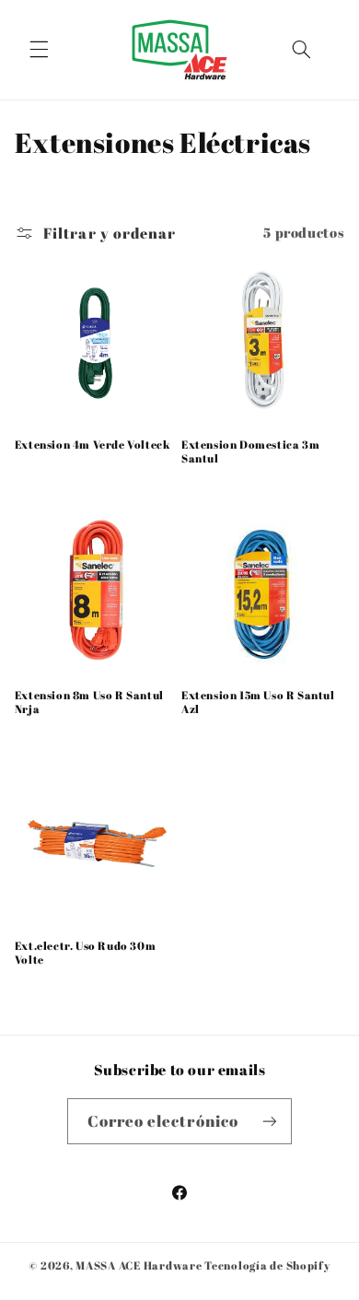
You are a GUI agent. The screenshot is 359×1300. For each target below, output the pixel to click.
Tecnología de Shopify (267, 1265)
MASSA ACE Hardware (138, 1265)
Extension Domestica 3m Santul (250, 452)
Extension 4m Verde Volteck (92, 444)
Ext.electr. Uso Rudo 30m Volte (85, 953)
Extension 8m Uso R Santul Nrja (89, 702)
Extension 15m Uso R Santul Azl (258, 702)
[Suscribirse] (270, 1120)
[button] (38, 50)
